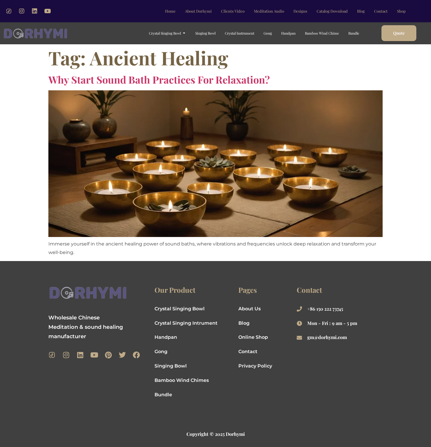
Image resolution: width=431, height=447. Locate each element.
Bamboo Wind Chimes (182, 380)
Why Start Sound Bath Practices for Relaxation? (159, 79)
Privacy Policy (255, 366)
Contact (247, 351)
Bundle (163, 394)
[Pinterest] (108, 354)
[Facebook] (136, 354)
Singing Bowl (171, 366)
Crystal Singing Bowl (180, 308)
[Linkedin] (35, 11)
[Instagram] (22, 11)
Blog (244, 323)
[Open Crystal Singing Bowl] (184, 33)
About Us (249, 308)
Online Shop (253, 337)
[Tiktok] (9, 11)
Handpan (166, 337)
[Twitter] (122, 354)
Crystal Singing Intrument (186, 323)
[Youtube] (47, 11)
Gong (161, 351)
